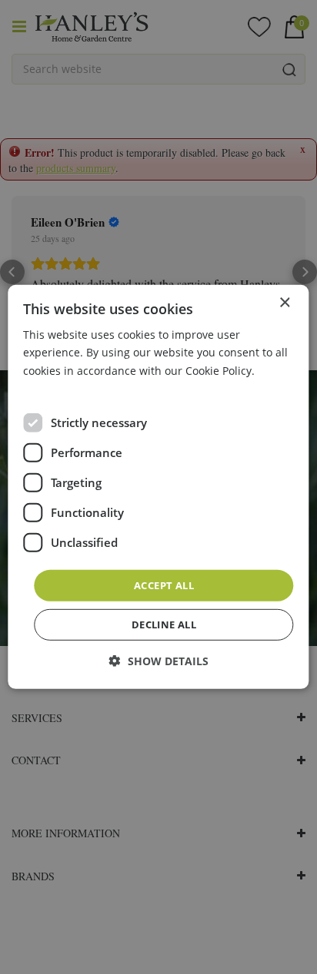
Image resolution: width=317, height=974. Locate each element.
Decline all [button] (164, 624)
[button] (159, 661)
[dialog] (158, 487)
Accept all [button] (164, 585)
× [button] (284, 303)
